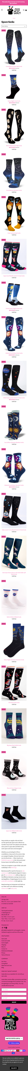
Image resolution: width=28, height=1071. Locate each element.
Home (14, 18)
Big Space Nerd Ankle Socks (14, 745)
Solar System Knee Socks (14, 233)
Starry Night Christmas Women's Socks (14, 660)
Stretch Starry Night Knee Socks (14, 308)
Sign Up (14, 1002)
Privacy (3, 953)
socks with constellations (7, 881)
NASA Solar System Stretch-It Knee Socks (14, 398)
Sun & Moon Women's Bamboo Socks (14, 442)
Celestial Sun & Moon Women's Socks (14, 485)
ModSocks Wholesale (7, 951)
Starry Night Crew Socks (14, 101)
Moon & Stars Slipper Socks (14, 788)
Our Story (3, 961)
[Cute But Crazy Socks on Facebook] (2, 928)
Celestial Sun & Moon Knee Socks (14, 353)
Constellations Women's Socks (14, 190)
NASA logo (13, 867)
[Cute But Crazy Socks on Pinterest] (4, 928)
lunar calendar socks (10, 875)
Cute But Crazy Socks (15, 1047)
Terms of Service (5, 955)
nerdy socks (14, 888)
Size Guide (4, 938)
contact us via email (8, 903)
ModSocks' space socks (7, 860)
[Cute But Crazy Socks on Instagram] (6, 928)
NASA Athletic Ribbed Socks (14, 617)
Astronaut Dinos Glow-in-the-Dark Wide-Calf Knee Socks (14, 573)
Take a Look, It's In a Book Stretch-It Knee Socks (14, 530)
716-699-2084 (5, 899)
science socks (4, 888)
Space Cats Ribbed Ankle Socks (14, 831)
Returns (3, 947)
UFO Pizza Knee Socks (14, 702)
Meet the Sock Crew (6, 965)
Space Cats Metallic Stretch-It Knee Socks (14, 276)
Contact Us (4, 949)
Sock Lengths (4, 943)
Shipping (3, 945)
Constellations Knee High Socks (14, 66)
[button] (14, 68)
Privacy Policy (14, 983)
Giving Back (4, 963)
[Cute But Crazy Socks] (14, 10)
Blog (2, 967)
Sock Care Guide (5, 940)
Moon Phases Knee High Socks (14, 145)
